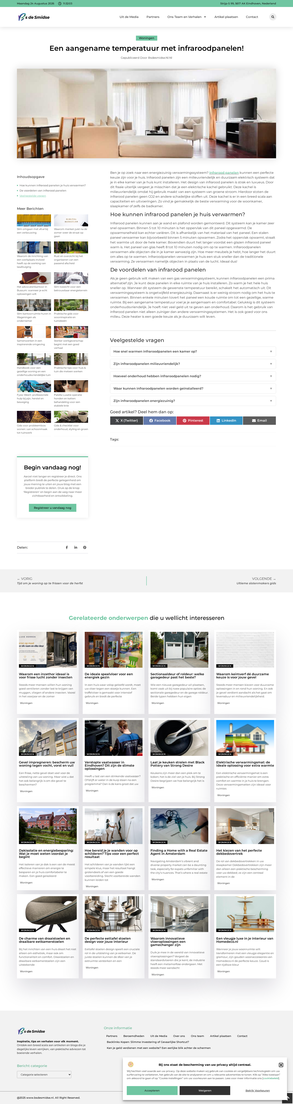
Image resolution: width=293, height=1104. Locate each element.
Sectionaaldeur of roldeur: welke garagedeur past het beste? (177, 675)
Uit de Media (129, 17)
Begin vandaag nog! (52, 467)
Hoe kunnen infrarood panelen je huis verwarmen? (53, 185)
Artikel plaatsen (226, 17)
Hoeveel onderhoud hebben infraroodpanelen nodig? (193, 376)
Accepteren (152, 1090)
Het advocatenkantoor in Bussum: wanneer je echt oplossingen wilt (32, 290)
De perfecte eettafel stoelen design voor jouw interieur (108, 940)
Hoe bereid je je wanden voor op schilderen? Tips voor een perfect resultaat (112, 854)
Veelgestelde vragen (33, 195)
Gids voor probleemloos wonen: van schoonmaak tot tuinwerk (32, 429)
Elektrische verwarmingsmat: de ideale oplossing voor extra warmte (245, 763)
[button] (281, 1065)
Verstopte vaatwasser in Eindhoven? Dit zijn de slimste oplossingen (109, 765)
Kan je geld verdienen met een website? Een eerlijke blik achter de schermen (159, 1047)
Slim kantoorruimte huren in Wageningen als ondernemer (34, 317)
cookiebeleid (270, 1078)
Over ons (179, 1036)
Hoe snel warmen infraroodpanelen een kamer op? (193, 351)
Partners (152, 17)
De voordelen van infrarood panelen (43, 190)
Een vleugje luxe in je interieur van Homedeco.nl (244, 940)
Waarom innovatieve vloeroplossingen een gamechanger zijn (168, 942)
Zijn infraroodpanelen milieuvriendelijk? (193, 364)
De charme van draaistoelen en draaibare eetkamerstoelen (44, 940)
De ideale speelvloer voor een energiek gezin (109, 675)
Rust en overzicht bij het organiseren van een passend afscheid (68, 260)
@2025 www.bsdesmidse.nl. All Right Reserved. (48, 1097)
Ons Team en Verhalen (184, 17)
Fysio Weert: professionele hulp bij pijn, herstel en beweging (32, 398)
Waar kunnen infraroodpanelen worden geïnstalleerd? (193, 388)
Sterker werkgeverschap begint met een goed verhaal (68, 344)
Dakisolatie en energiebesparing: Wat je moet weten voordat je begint (46, 854)
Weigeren (205, 1090)
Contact (252, 17)
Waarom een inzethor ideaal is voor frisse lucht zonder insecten (45, 675)
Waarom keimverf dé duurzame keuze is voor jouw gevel (242, 675)
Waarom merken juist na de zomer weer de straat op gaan (70, 233)
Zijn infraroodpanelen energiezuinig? (193, 401)
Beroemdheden (133, 1036)
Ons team (197, 1036)
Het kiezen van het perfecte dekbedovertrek (239, 852)
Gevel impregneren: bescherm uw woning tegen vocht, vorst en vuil (47, 763)
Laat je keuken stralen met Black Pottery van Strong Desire (177, 763)
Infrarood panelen (224, 173)
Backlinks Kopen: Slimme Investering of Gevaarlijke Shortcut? (148, 1041)
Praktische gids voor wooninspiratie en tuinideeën (66, 317)
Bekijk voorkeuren (258, 1090)
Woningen (146, 38)
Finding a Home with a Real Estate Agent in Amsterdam (178, 852)
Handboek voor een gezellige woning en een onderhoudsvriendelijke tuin (34, 371)
